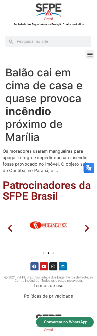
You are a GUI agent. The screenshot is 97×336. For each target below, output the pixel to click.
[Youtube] (44, 266)
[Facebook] (34, 266)
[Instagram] (53, 266)
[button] (89, 54)
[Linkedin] (63, 266)
